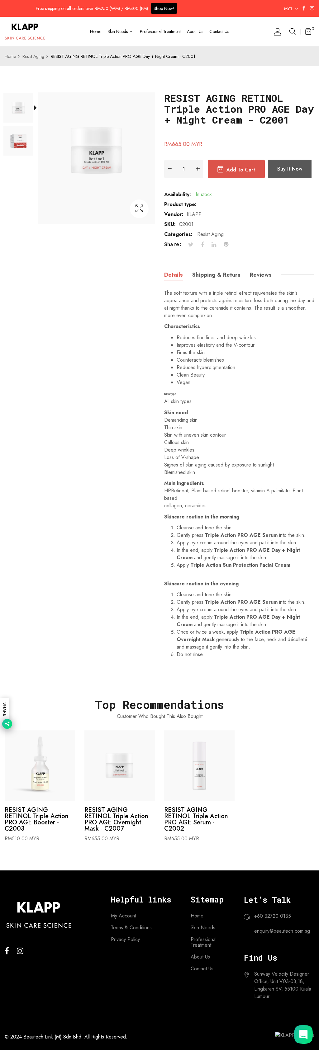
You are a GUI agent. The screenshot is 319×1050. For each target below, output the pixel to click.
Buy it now (289, 168)
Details (173, 275)
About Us (200, 957)
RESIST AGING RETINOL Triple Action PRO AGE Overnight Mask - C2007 (116, 819)
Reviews (261, 275)
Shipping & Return (216, 275)
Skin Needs (203, 927)
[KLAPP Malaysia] (25, 31)
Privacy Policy (125, 939)
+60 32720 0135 (272, 916)
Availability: (177, 194)
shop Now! (164, 8)
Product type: (180, 204)
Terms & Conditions (131, 927)
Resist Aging (210, 234)
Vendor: (173, 214)
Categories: (178, 234)
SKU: (170, 224)
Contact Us (202, 969)
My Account (123, 916)
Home (197, 916)
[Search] (292, 31)
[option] (21, 108)
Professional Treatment (204, 942)
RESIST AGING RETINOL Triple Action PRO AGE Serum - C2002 (196, 819)
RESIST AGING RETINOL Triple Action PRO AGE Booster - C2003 (37, 819)
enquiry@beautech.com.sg (282, 931)
